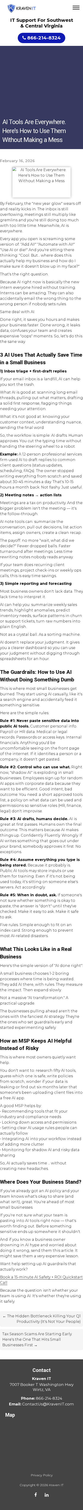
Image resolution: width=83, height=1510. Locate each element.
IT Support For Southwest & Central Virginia (41, 23)
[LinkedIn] (47, 1494)
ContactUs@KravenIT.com (48, 1404)
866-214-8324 (44, 38)
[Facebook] (35, 1494)
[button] (77, 8)
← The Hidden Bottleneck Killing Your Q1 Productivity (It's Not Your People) (42, 1319)
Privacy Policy (42, 1475)
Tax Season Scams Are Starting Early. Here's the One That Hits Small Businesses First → (37, 1339)
